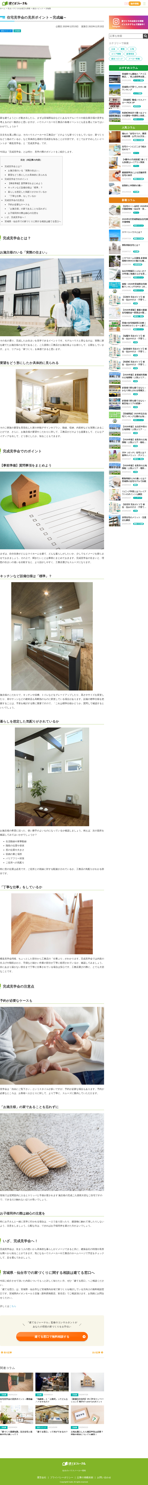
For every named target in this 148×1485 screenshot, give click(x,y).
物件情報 (135, 3)
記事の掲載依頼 (85, 1477)
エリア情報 (116, 54)
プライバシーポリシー (61, 1477)
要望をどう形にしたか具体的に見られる (27, 175)
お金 (113, 49)
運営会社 (41, 1477)
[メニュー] (144, 3)
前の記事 (8, 1352)
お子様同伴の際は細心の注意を (23, 213)
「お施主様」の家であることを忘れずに (27, 208)
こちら (12, 1306)
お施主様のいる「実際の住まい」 (24, 170)
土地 (132, 49)
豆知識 (17, 31)
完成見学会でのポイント (16, 179)
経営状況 (130, 54)
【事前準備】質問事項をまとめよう (25, 183)
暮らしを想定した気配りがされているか (27, 192)
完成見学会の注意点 (14, 200)
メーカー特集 (134, 59)
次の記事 (96, 1352)
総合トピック (6, 31)
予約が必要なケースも (19, 204)
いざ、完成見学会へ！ (15, 217)
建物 (123, 49)
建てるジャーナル (15, 3)
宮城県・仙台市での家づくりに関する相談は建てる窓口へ (33, 221)
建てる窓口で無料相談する (52, 1336)
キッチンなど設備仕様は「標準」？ (25, 187)
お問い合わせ (104, 1477)
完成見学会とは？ (13, 166)
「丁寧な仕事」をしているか (22, 196)
